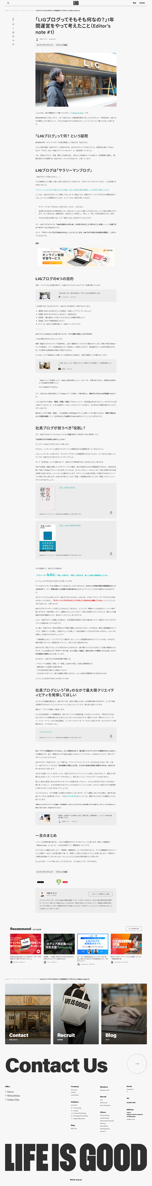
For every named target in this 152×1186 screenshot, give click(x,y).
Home (7, 10)
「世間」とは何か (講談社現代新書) (69, 525)
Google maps (131, 1119)
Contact (142, 3)
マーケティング (14, 10)
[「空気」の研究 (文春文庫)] (47, 498)
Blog (134, 3)
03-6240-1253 (131, 1102)
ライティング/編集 (61, 45)
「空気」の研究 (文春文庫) (66, 488)
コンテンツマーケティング (27, 10)
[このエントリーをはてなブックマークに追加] (13, 32)
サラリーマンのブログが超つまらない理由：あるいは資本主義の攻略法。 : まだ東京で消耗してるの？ (73, 190)
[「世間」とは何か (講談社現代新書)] (47, 537)
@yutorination (78, 113)
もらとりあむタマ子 (45, 732)
